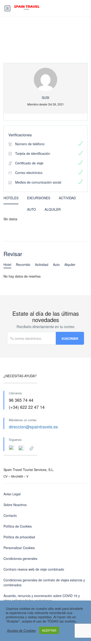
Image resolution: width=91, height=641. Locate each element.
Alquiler (53, 209)
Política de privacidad (19, 537)
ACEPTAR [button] (49, 630)
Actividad (67, 198)
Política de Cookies (18, 526)
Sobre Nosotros (15, 504)
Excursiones (38, 198)
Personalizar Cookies (19, 547)
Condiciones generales (20, 558)
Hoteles (11, 198)
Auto (31, 209)
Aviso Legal (12, 494)
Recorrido (23, 264)
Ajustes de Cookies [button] (21, 630)
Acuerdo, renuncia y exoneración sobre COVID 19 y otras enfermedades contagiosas (42, 598)
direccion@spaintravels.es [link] (33, 427)
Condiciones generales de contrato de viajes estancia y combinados (44, 582)
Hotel (7, 264)
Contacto (10, 515)
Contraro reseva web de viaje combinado (34, 569)
